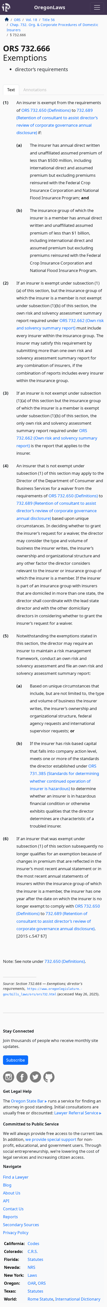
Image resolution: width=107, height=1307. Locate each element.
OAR (32, 1283)
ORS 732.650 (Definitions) (46, 110)
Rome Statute (40, 1299)
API (6, 1201)
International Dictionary (77, 1299)
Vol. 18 (31, 19)
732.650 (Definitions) (65, 961)
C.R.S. (33, 1251)
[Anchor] (45, 132)
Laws (32, 1275)
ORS (17, 19)
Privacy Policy (15, 1232)
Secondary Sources (21, 1224)
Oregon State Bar (27, 1101)
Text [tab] (11, 89)
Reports (10, 1216)
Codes (33, 1243)
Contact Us (13, 1209)
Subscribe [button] (15, 1060)
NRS (31, 1267)
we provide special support (50, 1139)
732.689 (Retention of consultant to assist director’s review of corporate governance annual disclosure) (56, 510)
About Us (11, 1193)
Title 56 (48, 19)
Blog (7, 1185)
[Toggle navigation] (97, 7)
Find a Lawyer (16, 1177)
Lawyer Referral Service (76, 1113)
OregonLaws (49, 7)
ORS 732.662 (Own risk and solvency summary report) (56, 438)
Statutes (35, 1259)
